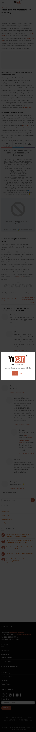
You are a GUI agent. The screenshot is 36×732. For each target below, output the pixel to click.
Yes (15, 373)
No (21, 373)
